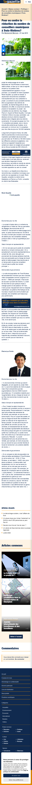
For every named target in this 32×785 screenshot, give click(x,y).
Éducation (6, 729)
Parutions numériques (8, 697)
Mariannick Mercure (11, 33)
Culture (4, 736)
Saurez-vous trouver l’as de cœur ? (14, 525)
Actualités (5, 707)
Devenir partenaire (7, 685)
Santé (19, 731)
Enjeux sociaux (14, 9)
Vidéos (4, 722)
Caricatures (7, 750)
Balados (4, 719)
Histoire (6, 743)
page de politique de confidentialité (15, 771)
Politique (24, 9)
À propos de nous (7, 678)
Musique (19, 741)
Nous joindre (5, 693)
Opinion (4, 748)
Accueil (4, 9)
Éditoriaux (20, 750)
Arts (5, 739)
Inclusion (6, 731)
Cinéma (6, 741)
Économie (5, 713)
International (7, 570)
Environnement (6, 710)
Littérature (20, 739)
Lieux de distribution (7, 689)
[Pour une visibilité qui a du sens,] (16, 307)
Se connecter (19, 659)
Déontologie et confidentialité (10, 682)
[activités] (16, 155)
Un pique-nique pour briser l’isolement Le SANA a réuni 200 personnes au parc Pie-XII (16, 520)
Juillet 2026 (7, 533)
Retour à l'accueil (16, 636)
